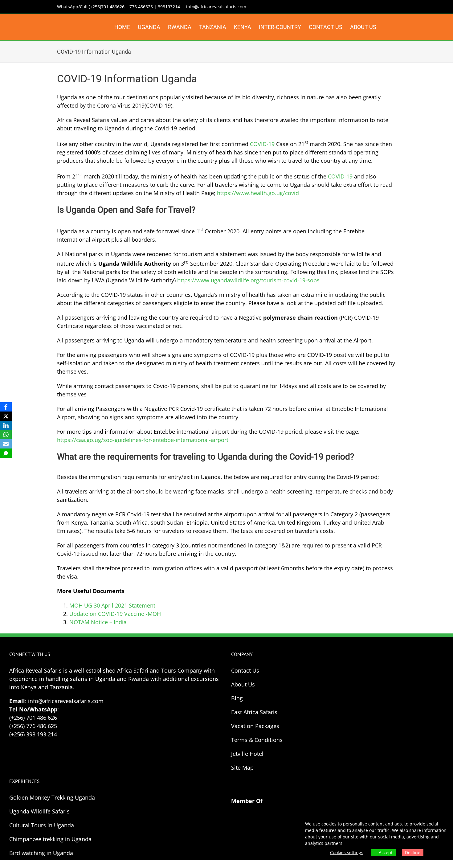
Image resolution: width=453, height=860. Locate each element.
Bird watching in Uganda (41, 853)
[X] (6, 416)
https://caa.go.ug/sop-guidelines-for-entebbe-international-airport (142, 440)
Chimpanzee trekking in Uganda (50, 839)
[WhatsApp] (6, 434)
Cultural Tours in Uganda (41, 825)
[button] (386, 27)
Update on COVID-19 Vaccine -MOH (115, 613)
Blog (237, 698)
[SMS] (6, 453)
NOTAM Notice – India (98, 622)
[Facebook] (6, 407)
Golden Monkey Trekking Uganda (52, 797)
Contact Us (245, 670)
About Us (243, 684)
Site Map (242, 767)
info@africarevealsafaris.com (216, 7)
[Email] (6, 443)
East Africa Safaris (254, 712)
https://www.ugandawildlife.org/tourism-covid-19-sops (248, 280)
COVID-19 (262, 144)
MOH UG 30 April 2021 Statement (112, 605)
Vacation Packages (255, 726)
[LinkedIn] (6, 425)
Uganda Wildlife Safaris (39, 811)
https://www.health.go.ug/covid (258, 193)
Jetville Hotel (247, 753)
